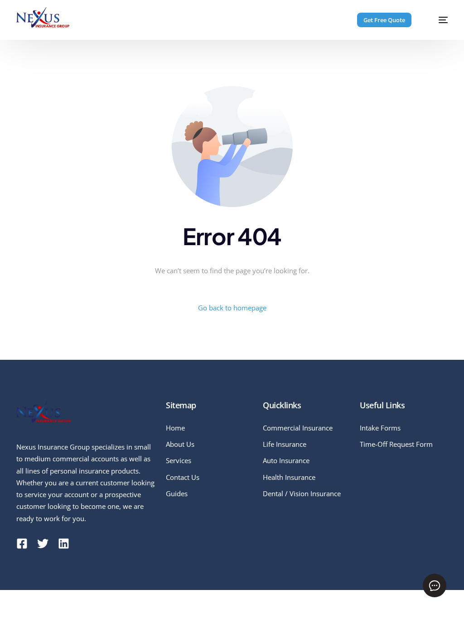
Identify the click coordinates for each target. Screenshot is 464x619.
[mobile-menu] (437, 20)
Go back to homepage (232, 307)
